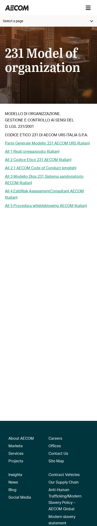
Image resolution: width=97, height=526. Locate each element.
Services (15, 453)
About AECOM (21, 438)
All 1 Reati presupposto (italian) (32, 151)
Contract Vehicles (64, 474)
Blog (12, 489)
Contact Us (58, 453)
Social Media (19, 497)
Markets (15, 445)
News (13, 482)
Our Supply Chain (63, 482)
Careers (55, 438)
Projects (15, 460)
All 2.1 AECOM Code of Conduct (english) (40, 167)
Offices (54, 445)
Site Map (56, 460)
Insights (15, 474)
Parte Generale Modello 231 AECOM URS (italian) (47, 143)
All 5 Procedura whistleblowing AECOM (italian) (46, 205)
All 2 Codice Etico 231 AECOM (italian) (38, 159)
